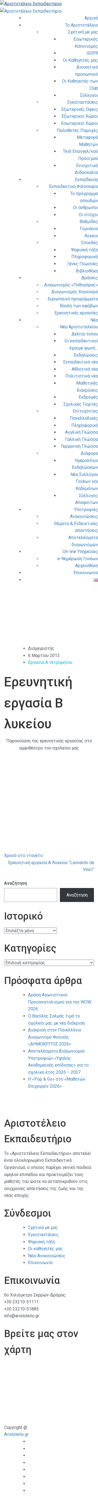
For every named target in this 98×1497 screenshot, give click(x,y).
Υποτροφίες (86, 509)
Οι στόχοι (88, 214)
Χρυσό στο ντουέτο (23, 855)
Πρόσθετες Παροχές (77, 130)
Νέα (94, 320)
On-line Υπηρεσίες (80, 551)
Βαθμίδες (88, 221)
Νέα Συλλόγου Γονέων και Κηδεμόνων (84, 481)
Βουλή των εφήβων (79, 305)
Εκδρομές (88, 397)
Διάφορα (89, 453)
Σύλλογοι (89, 95)
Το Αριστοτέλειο (81, 25)
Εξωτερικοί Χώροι (80, 116)
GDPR (92, 53)
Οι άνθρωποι (85, 207)
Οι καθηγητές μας (45, 1248)
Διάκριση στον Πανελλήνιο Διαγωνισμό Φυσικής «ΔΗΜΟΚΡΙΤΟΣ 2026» (54, 1037)
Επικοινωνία (86, 572)
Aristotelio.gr (16, 1434)
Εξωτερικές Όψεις (79, 109)
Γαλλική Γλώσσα (81, 439)
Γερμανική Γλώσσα (79, 446)
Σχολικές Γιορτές (80, 404)
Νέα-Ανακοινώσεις (46, 1255)
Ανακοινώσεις (84, 516)
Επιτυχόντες (85, 411)
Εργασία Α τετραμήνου (50, 662)
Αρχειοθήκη (86, 565)
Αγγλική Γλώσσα (81, 432)
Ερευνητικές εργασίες (76, 312)
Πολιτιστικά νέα (81, 376)
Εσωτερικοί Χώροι (79, 123)
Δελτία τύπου (85, 334)
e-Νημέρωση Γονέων (77, 558)
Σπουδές (89, 242)
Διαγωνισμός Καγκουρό (74, 291)
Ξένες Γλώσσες (82, 263)
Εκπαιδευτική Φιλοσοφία (73, 186)
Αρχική (91, 18)
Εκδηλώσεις (86, 355)
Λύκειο (91, 235)
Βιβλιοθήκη (87, 271)
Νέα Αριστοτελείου (79, 326)
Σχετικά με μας (83, 32)
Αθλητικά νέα (85, 369)
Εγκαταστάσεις (82, 102)
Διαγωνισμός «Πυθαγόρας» (71, 284)
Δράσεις (89, 277)
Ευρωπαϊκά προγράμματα (73, 298)
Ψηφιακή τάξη (84, 249)
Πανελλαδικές (84, 418)
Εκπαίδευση (86, 179)
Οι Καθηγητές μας (80, 60)
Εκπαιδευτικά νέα (80, 362)
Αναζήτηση (15, 883)
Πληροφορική (84, 256)
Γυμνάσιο (89, 228)
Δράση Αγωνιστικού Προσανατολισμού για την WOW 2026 (59, 1001)
